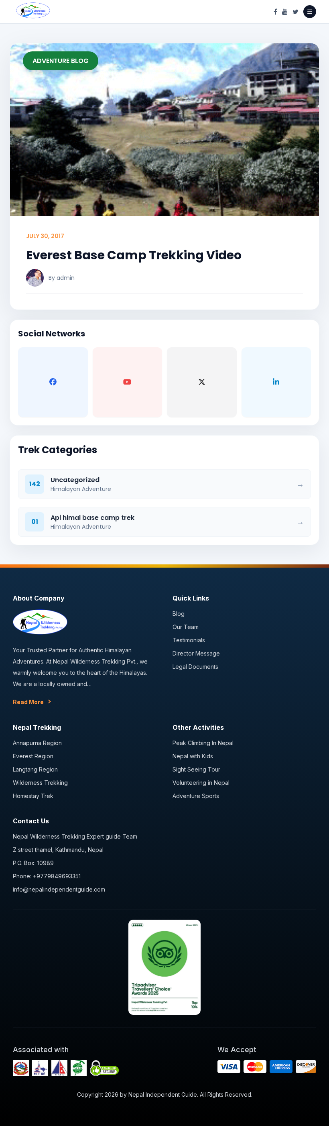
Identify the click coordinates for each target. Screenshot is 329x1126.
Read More (28, 701)
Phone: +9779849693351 (47, 876)
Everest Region (33, 756)
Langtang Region (35, 769)
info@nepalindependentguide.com (59, 889)
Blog (179, 613)
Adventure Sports (196, 795)
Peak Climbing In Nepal (203, 742)
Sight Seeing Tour (196, 769)
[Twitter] (295, 11)
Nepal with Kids (193, 756)
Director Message (196, 653)
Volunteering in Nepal (201, 782)
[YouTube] (285, 11)
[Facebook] (275, 11)
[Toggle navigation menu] (309, 11)
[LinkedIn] (276, 382)
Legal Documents (195, 666)
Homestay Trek (33, 795)
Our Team (186, 626)
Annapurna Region (37, 742)
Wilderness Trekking (40, 782)
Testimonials (189, 640)
